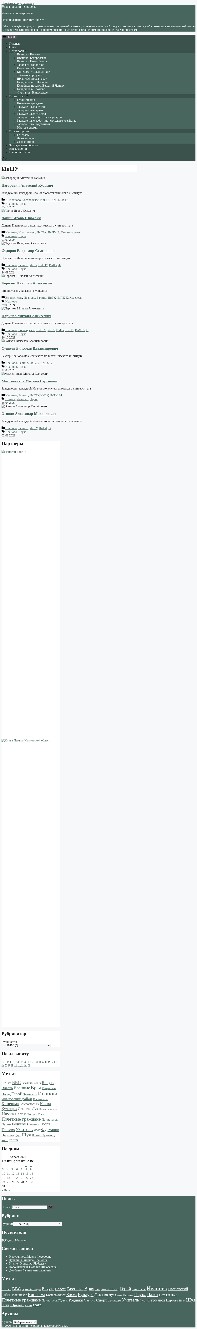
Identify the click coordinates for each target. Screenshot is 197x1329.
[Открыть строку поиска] (5, 159)
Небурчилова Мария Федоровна (30, 1256)
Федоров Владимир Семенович (28, 251)
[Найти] (50, 1207)
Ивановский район (17, 1099)
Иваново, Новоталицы (20, 232)
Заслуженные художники (33, 124)
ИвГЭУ (43, 265)
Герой (16, 1094)
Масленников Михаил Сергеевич (29, 381)
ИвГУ (33, 265)
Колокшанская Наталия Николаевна (33, 1267)
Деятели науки (26, 138)
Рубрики (7, 1223)
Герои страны (26, 99)
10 (3, 1173)
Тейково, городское (29, 75)
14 (22, 1173)
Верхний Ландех (31, 1083)
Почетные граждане (30, 103)
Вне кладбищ (18, 148)
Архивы (7, 1322)
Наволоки (52, 1109)
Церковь (8, 1135)
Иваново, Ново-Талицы (32, 61)
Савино (33, 1124)
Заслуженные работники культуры (39, 117)
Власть (7, 1088)
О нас (13, 47)
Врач (36, 1087)
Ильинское (40, 1099)
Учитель (24, 1129)
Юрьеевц (47, 1135)
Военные (22, 1087)
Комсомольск (29, 1104)
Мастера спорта (27, 127)
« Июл (6, 1190)
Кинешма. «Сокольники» (33, 71)
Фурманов (50, 1130)
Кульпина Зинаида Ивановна (28, 1260)
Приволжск (50, 1119)
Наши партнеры (19, 152)
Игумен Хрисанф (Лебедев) (27, 1263)
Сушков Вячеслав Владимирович (30, 348)
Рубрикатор (9, 1041)
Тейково (8, 1130)
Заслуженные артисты (31, 106)
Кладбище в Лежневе (31, 89)
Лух (35, 1109)
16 (31, 1173)
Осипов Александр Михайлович (29, 414)
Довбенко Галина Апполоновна (30, 1270)
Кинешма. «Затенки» (31, 68)
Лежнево (25, 1109)
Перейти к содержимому (18, 3)
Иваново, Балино (28, 54)
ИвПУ (55, 199)
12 (12, 1173)
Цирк (18, 1135)
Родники (19, 1124)
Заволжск (30, 1094)
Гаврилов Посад (107, 1289)
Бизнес (6, 1083)
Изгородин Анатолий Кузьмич (27, 185)
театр (13, 1140)
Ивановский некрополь (17, 13)
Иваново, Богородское (31, 57)
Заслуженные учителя (31, 113)
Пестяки (32, 1114)
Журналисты (13, 297)
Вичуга (10, 399)
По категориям (19, 131)
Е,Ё (17, 1061)
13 (17, 1173)
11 (8, 1173)
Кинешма (10, 1103)
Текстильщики (70, 232)
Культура (9, 1108)
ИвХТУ (80, 330)
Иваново (11, 203)
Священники (25, 141)
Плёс (41, 1114)
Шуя (26, 1134)
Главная (14, 43)
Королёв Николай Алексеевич (27, 283)
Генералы (23, 134)
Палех (20, 1114)
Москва (42, 1109)
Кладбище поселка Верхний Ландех (40, 85)
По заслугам (17, 96)
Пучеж (6, 1124)
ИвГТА (45, 199)
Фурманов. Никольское (32, 92)
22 (26, 1177)
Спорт (44, 1124)
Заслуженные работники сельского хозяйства (46, 120)
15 (26, 1173)
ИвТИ (65, 199)
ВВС (16, 1082)
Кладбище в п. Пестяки (32, 82)
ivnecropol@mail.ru (56, 1325)
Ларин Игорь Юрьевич (21, 218)
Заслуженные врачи (30, 110)
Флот (36, 1130)
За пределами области (23, 145)
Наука (22, 203)
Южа (36, 1135)
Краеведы (75, 297)
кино (5, 1140)
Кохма (45, 1103)
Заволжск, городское (30, 64)
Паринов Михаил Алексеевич (26, 316)
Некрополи (16, 51)
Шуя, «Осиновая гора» (32, 78)
